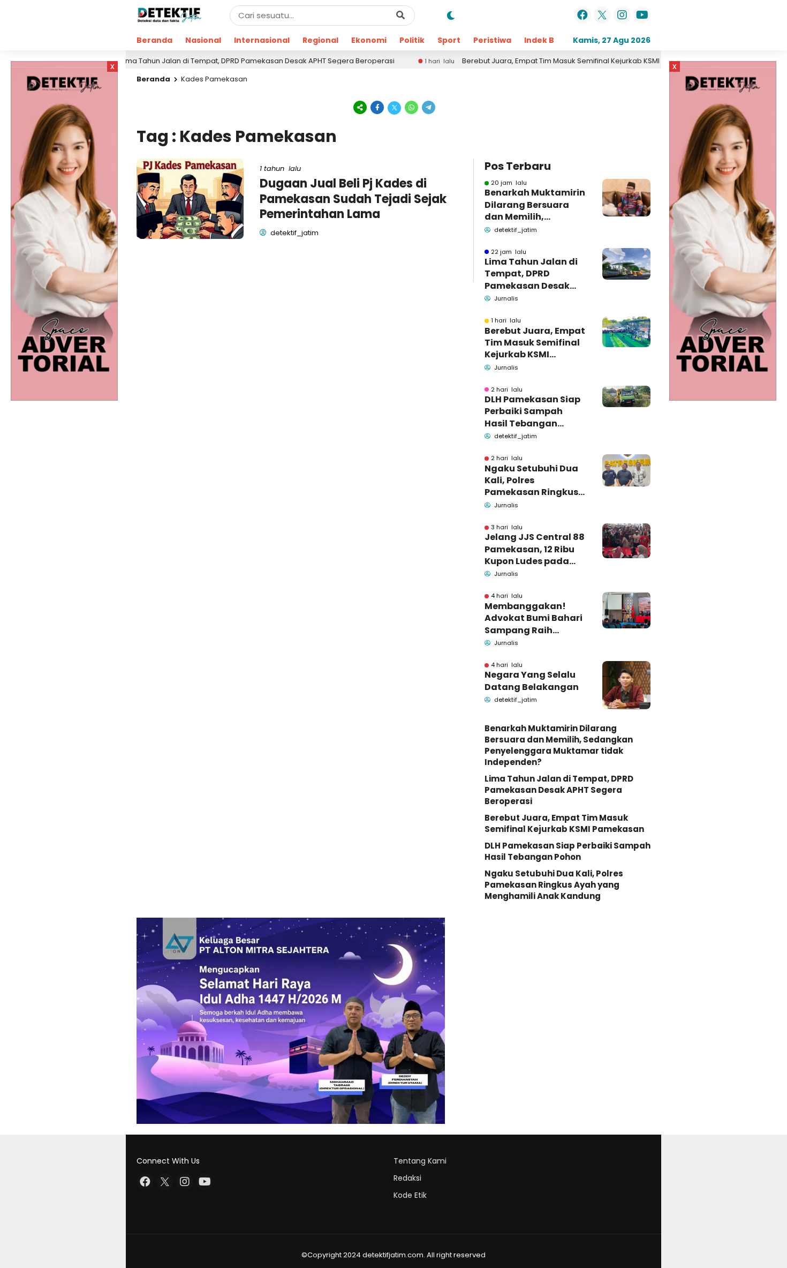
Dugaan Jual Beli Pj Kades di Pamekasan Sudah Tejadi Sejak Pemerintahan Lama (353, 198)
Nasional (203, 40)
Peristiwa (492, 40)
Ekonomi (369, 40)
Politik (412, 40)
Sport (448, 40)
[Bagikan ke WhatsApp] (411, 107)
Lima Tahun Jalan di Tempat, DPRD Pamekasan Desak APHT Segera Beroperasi (217, 61)
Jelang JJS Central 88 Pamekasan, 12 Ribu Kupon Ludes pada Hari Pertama (535, 549)
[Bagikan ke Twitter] (394, 107)
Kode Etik (410, 1195)
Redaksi (407, 1178)
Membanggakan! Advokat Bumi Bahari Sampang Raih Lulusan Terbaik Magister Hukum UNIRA (533, 618)
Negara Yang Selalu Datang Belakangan (532, 681)
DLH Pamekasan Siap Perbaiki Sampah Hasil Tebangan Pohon (532, 412)
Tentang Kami (420, 1161)
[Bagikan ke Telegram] (427, 107)
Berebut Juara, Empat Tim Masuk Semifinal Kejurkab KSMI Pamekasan (542, 61)
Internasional (262, 40)
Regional (320, 40)
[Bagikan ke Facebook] (377, 107)
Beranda (154, 40)
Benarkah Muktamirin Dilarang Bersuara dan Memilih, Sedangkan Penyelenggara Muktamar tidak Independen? (535, 205)
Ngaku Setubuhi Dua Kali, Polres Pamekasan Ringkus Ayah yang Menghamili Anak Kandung (531, 481)
